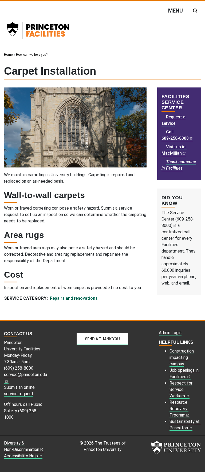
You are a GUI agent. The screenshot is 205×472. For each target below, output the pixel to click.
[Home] (45, 31)
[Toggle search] (195, 10)
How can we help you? (32, 55)
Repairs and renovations (74, 298)
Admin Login (170, 332)
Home (8, 55)
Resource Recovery (178, 409)
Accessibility (21, 455)
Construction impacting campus (181, 357)
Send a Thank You (102, 339)
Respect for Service (180, 389)
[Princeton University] (176, 447)
